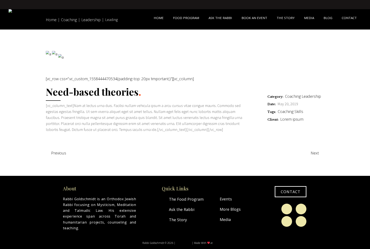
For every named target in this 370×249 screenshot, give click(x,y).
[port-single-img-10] (48, 54)
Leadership (311, 96)
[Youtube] (301, 221)
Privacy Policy (183, 243)
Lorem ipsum (291, 119)
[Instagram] (301, 209)
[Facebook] (286, 209)
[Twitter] (286, 221)
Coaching (293, 96)
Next (315, 153)
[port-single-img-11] (54, 54)
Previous (58, 153)
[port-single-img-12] (61, 57)
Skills (298, 111)
